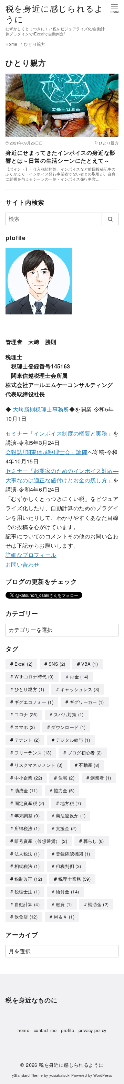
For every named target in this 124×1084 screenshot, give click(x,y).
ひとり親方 (34, 44)
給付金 (67, 891)
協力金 (64, 790)
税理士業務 (74, 879)
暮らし (93, 841)
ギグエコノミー (34, 702)
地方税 (70, 803)
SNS (57, 664)
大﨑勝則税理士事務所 (41, 409)
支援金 (66, 828)
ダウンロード (68, 727)
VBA (89, 664)
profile (67, 1030)
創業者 (100, 777)
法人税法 (27, 853)
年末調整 (27, 815)
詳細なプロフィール (31, 555)
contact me (45, 1030)
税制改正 (28, 879)
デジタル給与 (73, 740)
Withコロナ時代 (34, 676)
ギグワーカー (87, 702)
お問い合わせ (22, 564)
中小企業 (28, 777)
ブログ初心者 (85, 752)
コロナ (26, 714)
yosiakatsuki (59, 1075)
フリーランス (33, 752)
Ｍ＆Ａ (64, 916)
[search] (110, 219)
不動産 (89, 765)
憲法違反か (71, 815)
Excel (23, 664)
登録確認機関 (73, 853)
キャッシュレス (80, 689)
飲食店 (26, 916)
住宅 (66, 777)
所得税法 (27, 828)
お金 (79, 676)
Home (12, 44)
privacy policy (92, 1030)
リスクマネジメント (38, 765)
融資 (64, 904)
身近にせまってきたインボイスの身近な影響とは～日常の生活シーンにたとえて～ (60, 156)
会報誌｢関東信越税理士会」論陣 (46, 452)
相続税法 (27, 866)
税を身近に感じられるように (54, 13)
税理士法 (27, 891)
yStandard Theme (27, 1075)
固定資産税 (29, 803)
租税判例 (68, 866)
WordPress (102, 1075)
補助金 (98, 904)
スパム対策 (69, 714)
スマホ (24, 727)
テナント (27, 740)
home (23, 1030)
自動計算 (27, 904)
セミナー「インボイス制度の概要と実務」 (59, 433)
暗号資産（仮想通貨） (40, 841)
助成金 (26, 790)
